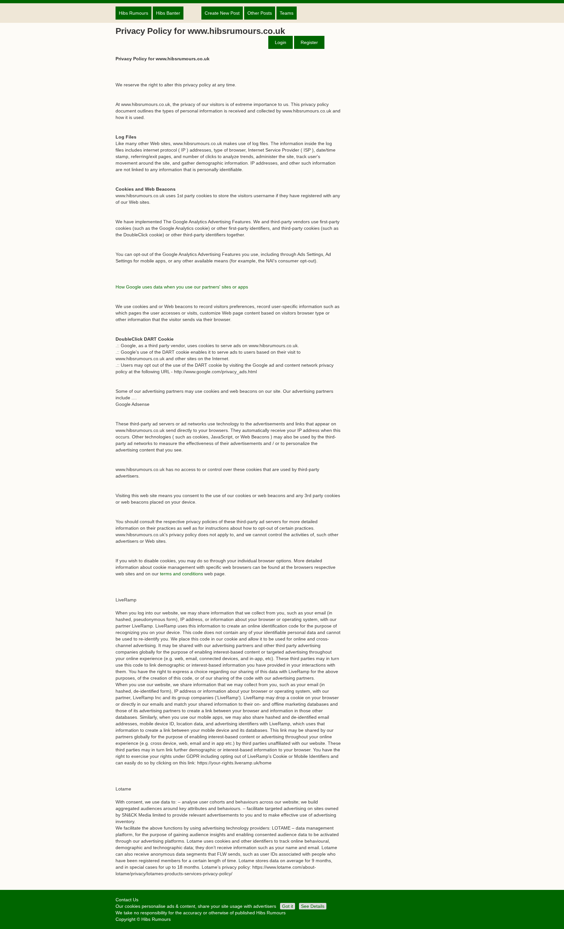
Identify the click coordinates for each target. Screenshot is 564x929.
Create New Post (222, 13)
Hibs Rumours (133, 13)
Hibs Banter (168, 13)
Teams (286, 13)
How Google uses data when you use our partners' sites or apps (182, 286)
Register (309, 42)
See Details (312, 906)
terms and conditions (181, 573)
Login (280, 42)
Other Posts (259, 13)
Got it (287, 906)
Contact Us (127, 899)
